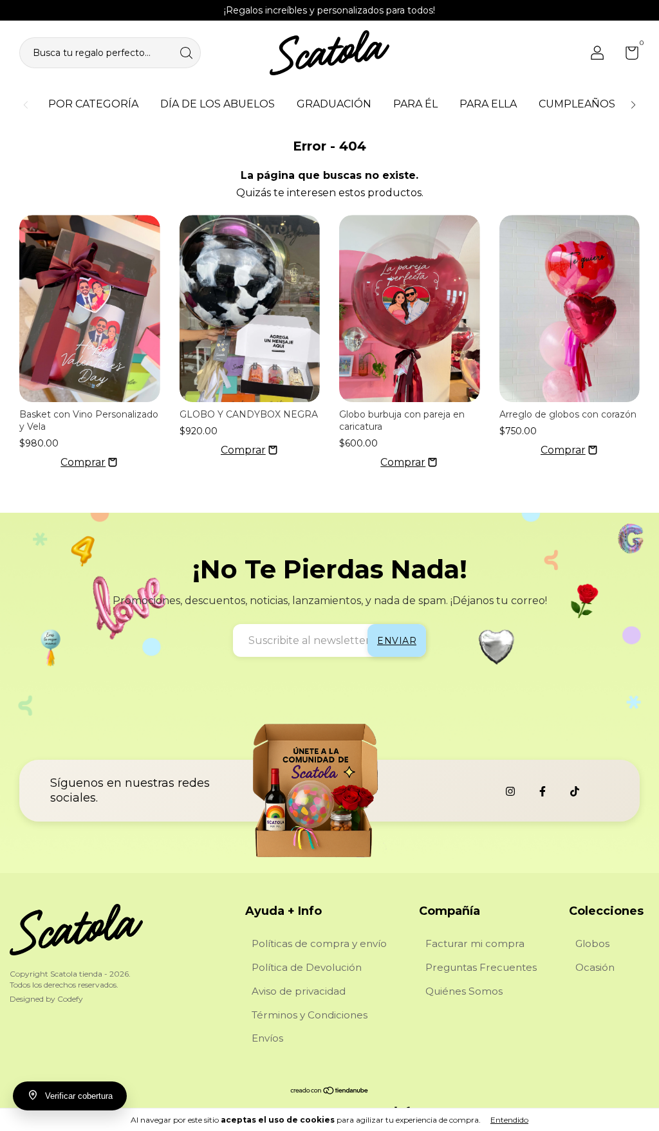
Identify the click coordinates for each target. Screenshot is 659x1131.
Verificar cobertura (79, 1096)
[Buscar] (187, 51)
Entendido (509, 1120)
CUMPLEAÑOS (577, 104)
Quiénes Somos (464, 991)
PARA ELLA (488, 104)
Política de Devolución (307, 967)
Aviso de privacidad (299, 991)
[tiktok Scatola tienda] (575, 791)
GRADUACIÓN (334, 104)
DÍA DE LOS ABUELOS (217, 104)
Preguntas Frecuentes (481, 967)
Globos (592, 943)
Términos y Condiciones (309, 1015)
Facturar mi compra (474, 943)
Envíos (267, 1038)
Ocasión (595, 967)
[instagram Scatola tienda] (510, 791)
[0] (627, 55)
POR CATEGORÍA (93, 104)
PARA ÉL (415, 104)
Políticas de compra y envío (319, 943)
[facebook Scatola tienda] (542, 791)
